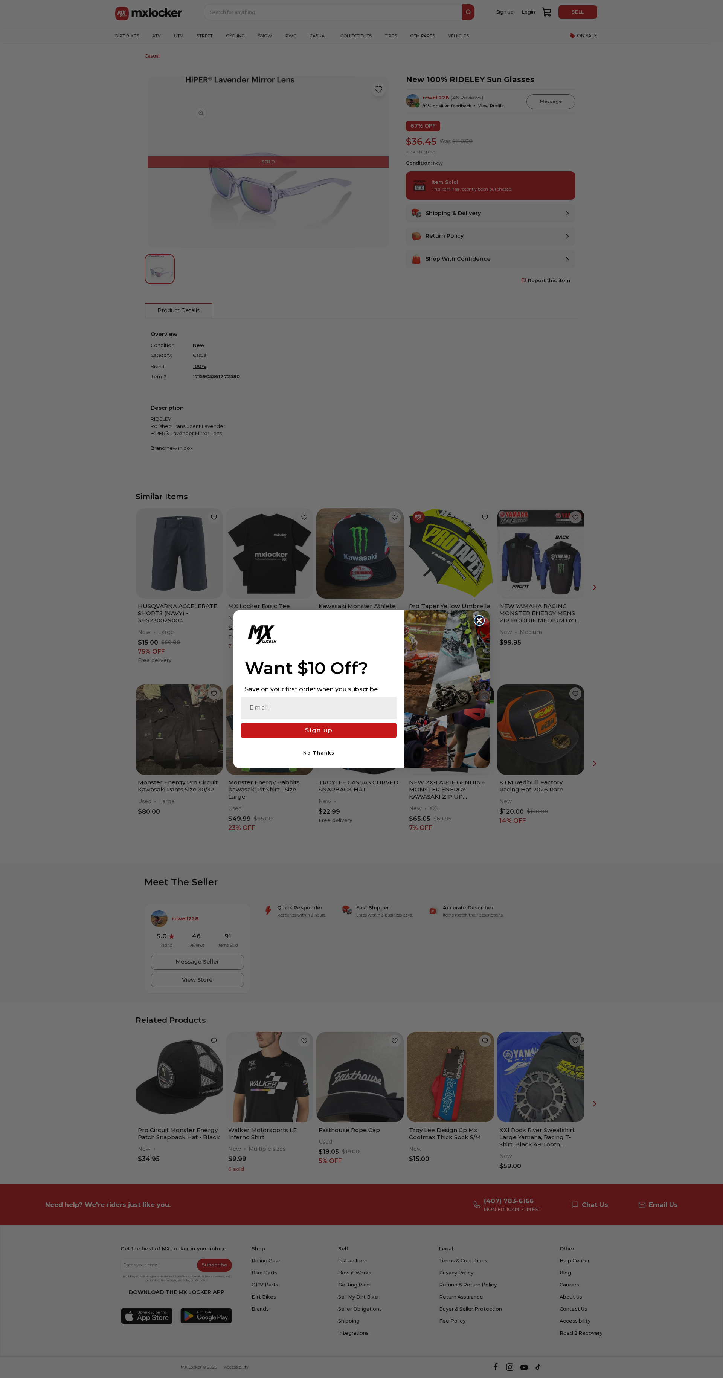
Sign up (319, 730)
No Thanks (318, 753)
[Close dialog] (479, 620)
